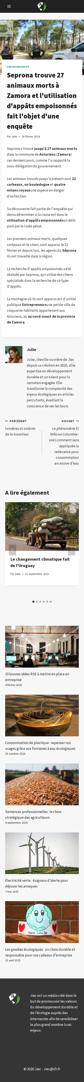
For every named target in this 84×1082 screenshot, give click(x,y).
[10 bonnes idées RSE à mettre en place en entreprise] (42, 646)
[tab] (33, 602)
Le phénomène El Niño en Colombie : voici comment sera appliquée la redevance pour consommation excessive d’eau (64, 442)
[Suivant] (71, 550)
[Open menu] (9, 6)
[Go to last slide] (12, 550)
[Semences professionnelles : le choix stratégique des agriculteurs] (42, 784)
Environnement (18, 66)
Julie (31, 349)
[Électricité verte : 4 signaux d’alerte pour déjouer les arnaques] (42, 853)
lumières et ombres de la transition (20, 428)
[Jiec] (42, 6)
